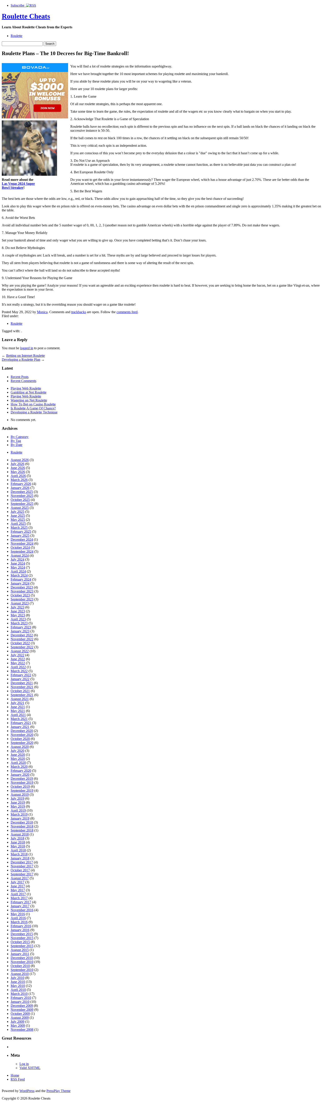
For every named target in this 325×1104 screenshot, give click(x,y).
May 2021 (18, 711)
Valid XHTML (29, 1068)
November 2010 (22, 962)
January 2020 (20, 774)
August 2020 (20, 747)
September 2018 (22, 830)
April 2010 (18, 990)
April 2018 (18, 850)
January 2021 (20, 727)
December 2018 (22, 822)
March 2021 (19, 719)
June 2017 (18, 886)
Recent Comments (23, 381)
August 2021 (20, 699)
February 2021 (21, 723)
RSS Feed (18, 1079)
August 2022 (20, 651)
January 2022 (20, 679)
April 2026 (18, 476)
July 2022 (17, 655)
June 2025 (18, 515)
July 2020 (17, 751)
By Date (16, 445)
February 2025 (21, 531)
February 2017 (21, 902)
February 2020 (21, 770)
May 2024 (18, 567)
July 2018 (17, 838)
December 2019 (22, 778)
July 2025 (17, 511)
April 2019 (18, 810)
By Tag (16, 441)
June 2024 (18, 563)
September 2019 (22, 790)
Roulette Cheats (26, 16)
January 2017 (20, 906)
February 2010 (21, 998)
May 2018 (18, 846)
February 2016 (21, 926)
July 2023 (17, 607)
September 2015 (22, 946)
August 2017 (20, 878)
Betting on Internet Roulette (25, 355)
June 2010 (18, 982)
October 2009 (20, 1013)
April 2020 (18, 762)
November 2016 (22, 910)
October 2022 (20, 643)
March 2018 (19, 854)
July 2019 (17, 798)
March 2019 (19, 814)
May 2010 (18, 986)
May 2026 (18, 472)
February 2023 (21, 627)
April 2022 (18, 667)
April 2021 (18, 715)
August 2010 (20, 974)
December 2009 (22, 1005)
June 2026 (18, 468)
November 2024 (22, 543)
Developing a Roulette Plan (21, 359)
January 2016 (20, 930)
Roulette (16, 36)
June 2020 (18, 755)
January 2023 (20, 631)
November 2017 (22, 866)
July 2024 (17, 559)
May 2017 (18, 890)
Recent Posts (20, 377)
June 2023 (18, 611)
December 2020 (22, 731)
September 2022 (22, 647)
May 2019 (18, 806)
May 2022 (18, 663)
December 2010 (22, 958)
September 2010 (22, 970)
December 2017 (22, 862)
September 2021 (22, 695)
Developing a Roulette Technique (34, 412)
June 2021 (18, 707)
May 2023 (18, 615)
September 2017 (22, 874)
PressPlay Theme (58, 1091)
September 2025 (22, 504)
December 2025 (22, 492)
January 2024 (20, 583)
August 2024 (20, 555)
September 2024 (22, 551)
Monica (42, 312)
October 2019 (20, 786)
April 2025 (18, 523)
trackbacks (78, 312)
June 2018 (18, 842)
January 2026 (20, 488)
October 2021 (20, 691)
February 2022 (21, 675)
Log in (24, 1064)
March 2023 (19, 623)
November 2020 (22, 735)
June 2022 (18, 659)
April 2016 (18, 918)
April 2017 (18, 894)
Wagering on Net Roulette (29, 400)
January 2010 (20, 1002)
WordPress (26, 1091)
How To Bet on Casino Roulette (33, 404)
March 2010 (19, 994)
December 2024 (22, 539)
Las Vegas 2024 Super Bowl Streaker (18, 185)
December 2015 (22, 934)
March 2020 (19, 766)
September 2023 (22, 599)
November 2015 (22, 938)
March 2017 (19, 898)
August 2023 (20, 603)
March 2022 (19, 671)
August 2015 (20, 950)
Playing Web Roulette (26, 388)
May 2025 (18, 519)
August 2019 (20, 794)
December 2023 (22, 587)
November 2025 (22, 496)
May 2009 (18, 1025)
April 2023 (18, 619)
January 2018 (20, 858)
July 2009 (17, 1021)
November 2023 (22, 591)
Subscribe (18, 5)
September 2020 (22, 743)
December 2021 (22, 683)
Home (15, 1075)
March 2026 (19, 480)
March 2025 (19, 527)
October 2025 (20, 500)
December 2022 (22, 635)
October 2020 (20, 739)
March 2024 (19, 575)
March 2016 (19, 922)
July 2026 (17, 464)
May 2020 (18, 758)
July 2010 (17, 978)
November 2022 (22, 639)
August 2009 (20, 1017)
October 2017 (20, 870)
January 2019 (20, 818)
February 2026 (21, 484)
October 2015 (20, 942)
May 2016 (18, 914)
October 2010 (20, 966)
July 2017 (17, 882)
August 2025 (20, 508)
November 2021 (22, 687)
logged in (26, 348)
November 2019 (22, 782)
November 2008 (22, 1029)
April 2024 (18, 571)
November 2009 (22, 1009)
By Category (20, 437)
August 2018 (20, 834)
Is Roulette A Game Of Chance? (33, 408)
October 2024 (20, 547)
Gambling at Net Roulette (28, 392)
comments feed (127, 312)
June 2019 (18, 802)
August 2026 (20, 460)
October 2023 (20, 595)
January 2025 (20, 535)
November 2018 (22, 826)
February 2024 (21, 579)
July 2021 (17, 703)
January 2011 (20, 954)
